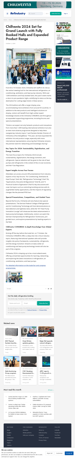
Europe (9, 288)
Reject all (49, 453)
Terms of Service (32, 310)
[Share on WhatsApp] (51, 288)
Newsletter (58, 437)
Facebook (57, 432)
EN (47, 13)
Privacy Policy (43, 310)
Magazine (10, 440)
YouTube (57, 435)
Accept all (69, 453)
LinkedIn (57, 430)
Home (5, 20)
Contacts (41, 435)
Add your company (28, 435)
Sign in (66, 13)
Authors (9, 445)
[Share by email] (48, 288)
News (10, 20)
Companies (10, 437)
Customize (59, 453)
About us (41, 430)
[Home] (18, 13)
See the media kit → (63, 99)
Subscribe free (56, 13)
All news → (51, 390)
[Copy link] (46, 288)
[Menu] (7, 13)
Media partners (27, 432)
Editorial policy (43, 432)
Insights (9, 432)
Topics (9, 443)
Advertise (25, 430)
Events (9, 435)
